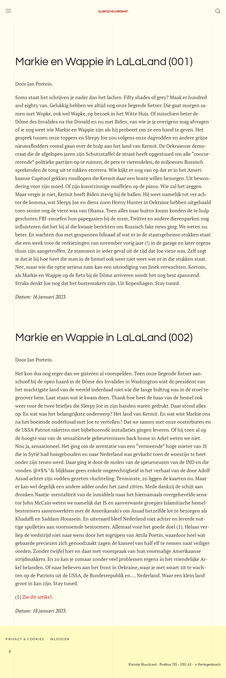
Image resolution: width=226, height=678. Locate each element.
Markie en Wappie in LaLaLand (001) (103, 62)
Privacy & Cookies (25, 639)
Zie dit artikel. (37, 596)
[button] (8, 11)
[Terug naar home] (113, 11)
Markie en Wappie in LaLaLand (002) (103, 338)
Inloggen (60, 639)
